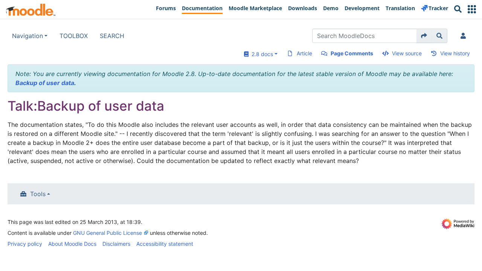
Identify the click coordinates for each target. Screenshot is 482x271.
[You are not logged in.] (464, 35)
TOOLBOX (73, 36)
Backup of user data (44, 83)
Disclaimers (116, 244)
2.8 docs (261, 54)
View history (455, 53)
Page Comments (352, 53)
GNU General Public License (107, 233)
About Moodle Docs (72, 244)
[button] (472, 9)
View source (407, 53)
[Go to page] (424, 36)
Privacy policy (25, 244)
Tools (38, 194)
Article (304, 53)
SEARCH (112, 36)
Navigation (27, 36)
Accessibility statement (164, 244)
